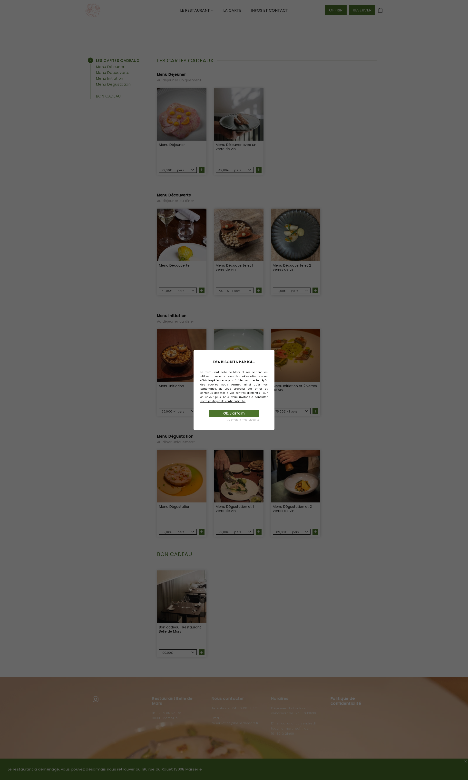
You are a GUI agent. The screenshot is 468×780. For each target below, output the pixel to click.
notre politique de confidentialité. (222, 401)
